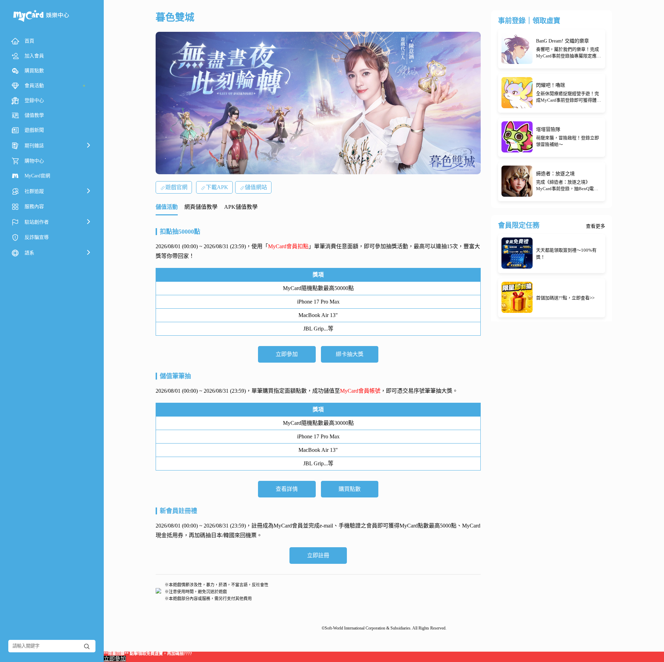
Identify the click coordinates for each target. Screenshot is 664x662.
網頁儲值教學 (201, 207)
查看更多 (595, 226)
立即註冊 (318, 555)
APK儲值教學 (241, 207)
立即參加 (287, 354)
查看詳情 (287, 489)
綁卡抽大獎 (349, 354)
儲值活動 (167, 207)
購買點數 (350, 489)
